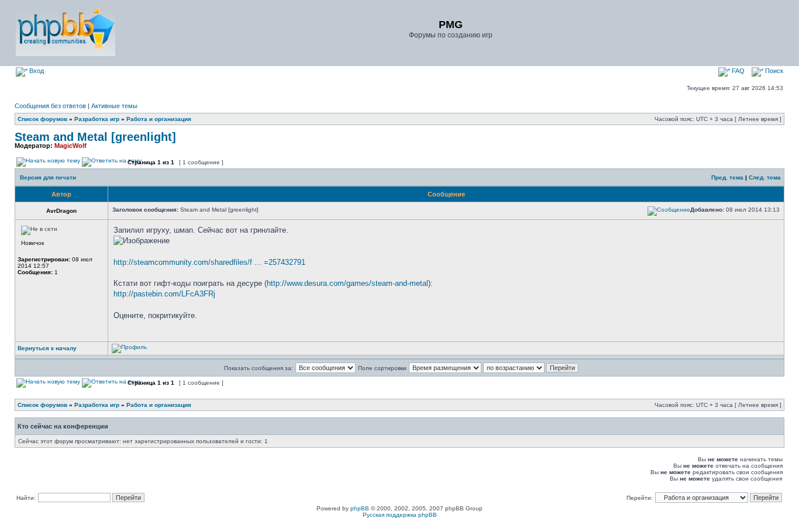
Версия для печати (48, 177)
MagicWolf (70, 145)
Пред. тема (727, 177)
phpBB (359, 508)
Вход (35, 70)
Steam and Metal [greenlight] (95, 136)
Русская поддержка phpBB (400, 515)
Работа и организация (158, 119)
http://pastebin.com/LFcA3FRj (164, 293)
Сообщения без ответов (50, 105)
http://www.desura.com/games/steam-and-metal (347, 283)
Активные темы (114, 105)
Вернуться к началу (47, 348)
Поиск (773, 70)
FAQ (737, 70)
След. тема (765, 177)
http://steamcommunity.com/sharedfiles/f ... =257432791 (209, 262)
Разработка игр (96, 119)
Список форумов (42, 119)
